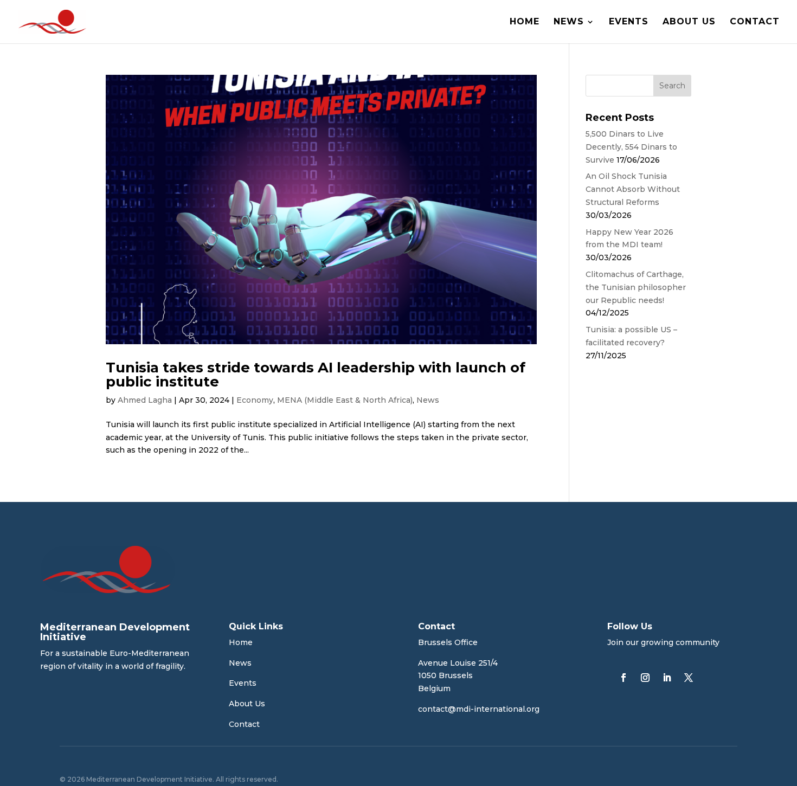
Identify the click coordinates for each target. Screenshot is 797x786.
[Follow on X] (688, 677)
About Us (689, 22)
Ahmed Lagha (145, 400)
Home (524, 22)
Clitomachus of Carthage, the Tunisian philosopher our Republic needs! (636, 287)
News (569, 22)
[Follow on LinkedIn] (667, 677)
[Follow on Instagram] (645, 677)
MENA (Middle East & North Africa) (345, 400)
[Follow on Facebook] (623, 677)
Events (628, 22)
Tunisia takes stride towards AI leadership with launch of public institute (315, 374)
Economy (254, 400)
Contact (755, 22)
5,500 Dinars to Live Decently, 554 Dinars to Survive (631, 147)
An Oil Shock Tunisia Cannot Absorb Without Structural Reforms (633, 189)
